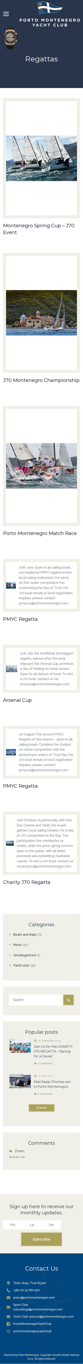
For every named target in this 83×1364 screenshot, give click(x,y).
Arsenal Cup (17, 1157)
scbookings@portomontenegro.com (37, 1309)
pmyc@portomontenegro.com (34, 1297)
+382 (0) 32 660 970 (26, 1290)
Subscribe (41, 1239)
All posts (41, 1107)
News (17, 945)
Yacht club (21, 965)
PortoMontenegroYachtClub (32, 1323)
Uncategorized (24, 955)
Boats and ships (25, 934)
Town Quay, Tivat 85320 (29, 1283)
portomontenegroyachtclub (32, 1331)
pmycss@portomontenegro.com (51, 1316)
